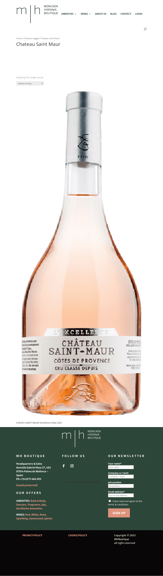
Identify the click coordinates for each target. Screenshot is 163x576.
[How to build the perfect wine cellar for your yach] (95, 495)
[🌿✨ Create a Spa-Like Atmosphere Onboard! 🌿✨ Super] (68, 512)
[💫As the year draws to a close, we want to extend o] (95, 504)
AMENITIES (67, 14)
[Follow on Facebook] (63, 466)
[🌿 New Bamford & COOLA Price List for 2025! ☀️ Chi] (81, 504)
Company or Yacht (118, 472)
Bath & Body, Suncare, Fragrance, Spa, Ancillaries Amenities (31, 504)
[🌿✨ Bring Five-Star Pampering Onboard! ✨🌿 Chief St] (68, 504)
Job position (114, 482)
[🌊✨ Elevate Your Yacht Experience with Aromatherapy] (95, 512)
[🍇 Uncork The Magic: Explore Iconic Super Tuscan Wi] (81, 512)
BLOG (113, 14)
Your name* (114, 463)
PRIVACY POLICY (32, 535)
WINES (84, 14)
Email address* (116, 491)
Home (19, 38)
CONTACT (125, 14)
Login (138, 14)
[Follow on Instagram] (72, 466)
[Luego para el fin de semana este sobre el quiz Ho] (68, 495)
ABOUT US (100, 14)
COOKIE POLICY (77, 535)
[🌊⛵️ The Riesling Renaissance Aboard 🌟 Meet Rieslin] (81, 495)
